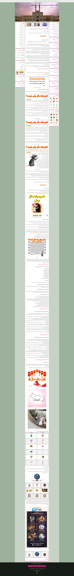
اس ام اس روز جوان (55, 35)
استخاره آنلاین (45, 1)
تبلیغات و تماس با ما (36, 1)
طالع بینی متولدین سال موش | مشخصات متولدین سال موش (44, 5)
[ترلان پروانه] (37, 24)
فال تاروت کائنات (21, 29)
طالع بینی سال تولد (55, 124)
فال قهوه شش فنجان (55, 55)
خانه (57, 1)
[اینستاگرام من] (39, 566)
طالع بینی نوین (22, 80)
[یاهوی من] (45, 566)
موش (31, 442)
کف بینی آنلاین (55, 61)
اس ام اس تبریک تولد (55, 31)
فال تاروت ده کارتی (21, 40)
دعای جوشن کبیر (55, 72)
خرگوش (43, 464)
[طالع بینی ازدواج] (37, 476)
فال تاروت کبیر (21, 27)
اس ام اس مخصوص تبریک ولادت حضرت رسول (54, 30)
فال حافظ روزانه (21, 66)
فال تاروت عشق (21, 42)
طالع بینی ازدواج (55, 66)
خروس (42, 442)
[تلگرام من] (43, 566)
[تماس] (37, 566)
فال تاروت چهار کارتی (21, 34)
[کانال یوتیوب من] (31, 566)
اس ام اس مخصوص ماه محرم (54, 27)
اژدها (31, 453)
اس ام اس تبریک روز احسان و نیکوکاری (54, 34)
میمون (42, 437)
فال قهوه (56, 52)
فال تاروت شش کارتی (21, 37)
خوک (42, 448)
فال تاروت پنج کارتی (21, 35)
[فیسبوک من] (41, 566)
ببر (31, 448)
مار (31, 437)
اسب (42, 458)
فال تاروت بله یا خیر (21, 45)
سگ (31, 464)
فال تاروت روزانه (21, 26)
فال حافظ (55, 1)
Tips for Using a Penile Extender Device (20, 55)
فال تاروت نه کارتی (21, 39)
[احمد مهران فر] (44, 24)
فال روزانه (49, 1)
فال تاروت (52, 1)
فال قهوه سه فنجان (55, 54)
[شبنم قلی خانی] (29, 24)
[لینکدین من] (29, 566)
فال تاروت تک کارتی (21, 30)
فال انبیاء (56, 46)
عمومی (44, 559)
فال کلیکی (56, 79)
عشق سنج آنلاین (55, 85)
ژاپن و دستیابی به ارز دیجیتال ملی (20, 57)
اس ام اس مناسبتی (41, 1)
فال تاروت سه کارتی (21, 32)
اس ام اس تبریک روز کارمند (54, 26)
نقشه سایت (34, 570)
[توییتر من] (35, 566)
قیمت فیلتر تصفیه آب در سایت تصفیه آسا (20, 53)
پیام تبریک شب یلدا (21, 69)
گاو (31, 458)
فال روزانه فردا (21, 85)
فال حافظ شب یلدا (21, 67)
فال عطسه (22, 78)
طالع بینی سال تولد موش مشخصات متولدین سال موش (38, 28)
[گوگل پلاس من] (33, 566)
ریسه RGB (56, 90)
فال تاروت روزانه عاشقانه (20, 43)
